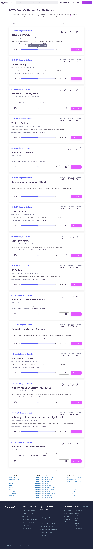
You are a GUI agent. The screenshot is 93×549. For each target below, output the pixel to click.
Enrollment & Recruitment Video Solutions (49, 514)
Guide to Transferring (28, 516)
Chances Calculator (27, 513)
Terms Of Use (77, 519)
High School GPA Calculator (30, 519)
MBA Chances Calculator (29, 522)
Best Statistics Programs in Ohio (42, 491)
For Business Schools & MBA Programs (51, 523)
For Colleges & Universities (47, 518)
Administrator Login (67, 520)
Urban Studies (12, 493)
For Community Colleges (47, 520)
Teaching (11, 483)
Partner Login (44, 535)
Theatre (11, 487)
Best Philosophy (71, 491)
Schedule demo (12, 513)
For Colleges (67, 510)
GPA (15, 49)
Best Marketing (70, 485)
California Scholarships (28, 510)
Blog (23, 531)
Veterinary (11, 495)
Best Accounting (71, 495)
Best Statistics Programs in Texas (43, 481)
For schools (76, 3)
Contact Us (78, 510)
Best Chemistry (70, 497)
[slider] (38, 49)
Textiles (10, 485)
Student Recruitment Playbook (48, 529)
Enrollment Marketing (46, 532)
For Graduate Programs (46, 526)
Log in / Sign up (87, 2)
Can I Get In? (76, 49)
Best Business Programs (73, 479)
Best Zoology (70, 493)
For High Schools (68, 513)
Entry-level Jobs (26, 528)
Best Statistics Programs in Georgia (43, 497)
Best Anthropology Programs (74, 477)
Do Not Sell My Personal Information (78, 526)
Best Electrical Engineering (73, 489)
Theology (11, 489)
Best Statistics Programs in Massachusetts (45, 487)
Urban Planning (12, 491)
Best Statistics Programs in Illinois (43, 485)
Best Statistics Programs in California (44, 477)
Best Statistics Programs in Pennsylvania (44, 489)
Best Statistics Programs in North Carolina (45, 493)
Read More (70, 16)
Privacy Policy (77, 514)
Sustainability (12, 477)
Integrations (67, 516)
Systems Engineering (14, 479)
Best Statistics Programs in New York (44, 479)
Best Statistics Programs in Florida (43, 483)
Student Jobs (25, 525)
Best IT (68, 487)
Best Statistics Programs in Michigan (43, 495)
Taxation (11, 481)
